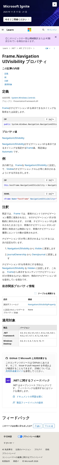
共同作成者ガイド (14, 371)
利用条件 (6, 461)
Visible (10, 168)
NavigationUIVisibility (13, 138)
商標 (15, 461)
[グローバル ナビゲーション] (2, 29)
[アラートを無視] (54, 4)
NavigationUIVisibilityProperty (42, 304)
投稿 (47, 449)
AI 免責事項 (7, 449)
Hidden (31, 268)
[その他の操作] (54, 48)
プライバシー (8, 453)
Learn (5, 48)
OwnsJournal (38, 254)
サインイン (52, 29)
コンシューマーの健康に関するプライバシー (21, 457)
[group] (29, 124)
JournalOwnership (16, 254)
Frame (5, 107)
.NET (13, 48)
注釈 (6, 81)
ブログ (37, 449)
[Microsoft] (29, 29)
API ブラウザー (25, 48)
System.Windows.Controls (23, 97)
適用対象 (8, 84)
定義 (6, 73)
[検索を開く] (43, 29)
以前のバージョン (23, 449)
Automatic (7, 151)
